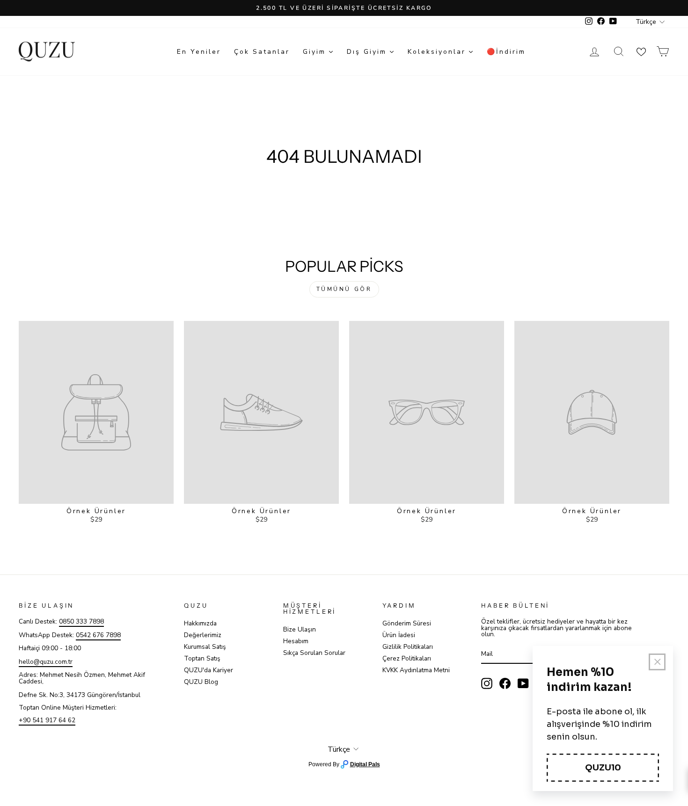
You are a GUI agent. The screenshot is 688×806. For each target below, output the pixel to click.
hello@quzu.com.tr (46, 661)
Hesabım (295, 641)
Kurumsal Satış (205, 646)
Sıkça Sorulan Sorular (314, 652)
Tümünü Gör (344, 289)
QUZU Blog (201, 681)
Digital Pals (365, 764)
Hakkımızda (200, 623)
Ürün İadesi (398, 635)
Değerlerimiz (202, 635)
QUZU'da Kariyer (208, 670)
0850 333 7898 (81, 621)
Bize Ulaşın (299, 629)
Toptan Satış (202, 658)
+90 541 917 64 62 (47, 720)
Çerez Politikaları (406, 658)
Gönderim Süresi (406, 623)
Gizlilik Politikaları (407, 646)
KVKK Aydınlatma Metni (416, 670)
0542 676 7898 (98, 635)
